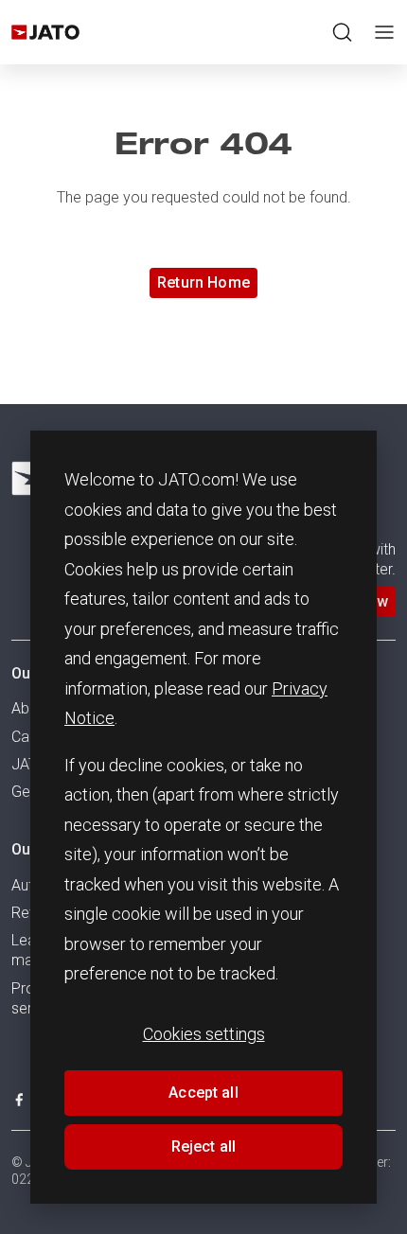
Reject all (204, 1146)
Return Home (203, 282)
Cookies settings (204, 1034)
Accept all (203, 1093)
